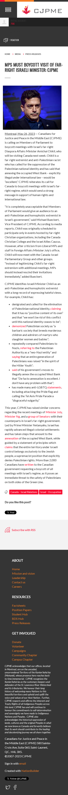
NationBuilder (30, 770)
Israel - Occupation (50, 492)
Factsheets (19, 605)
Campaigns (19, 650)
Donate (16, 642)
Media (18, 54)
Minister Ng (12, 416)
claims (9, 447)
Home (7, 54)
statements (54, 387)
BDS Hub (18, 618)
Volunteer (18, 646)
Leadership (19, 577)
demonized (19, 326)
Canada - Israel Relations (24, 492)
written (29, 464)
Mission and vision (23, 573)
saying (16, 356)
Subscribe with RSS (23, 530)
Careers (17, 586)
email (22, 763)
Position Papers (22, 610)
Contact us (18, 582)
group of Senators (39, 416)
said (14, 369)
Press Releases (33, 54)
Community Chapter (24, 655)
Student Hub (20, 614)
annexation (11, 438)
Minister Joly (54, 412)
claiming (55, 308)
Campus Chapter (22, 659)
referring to (27, 348)
